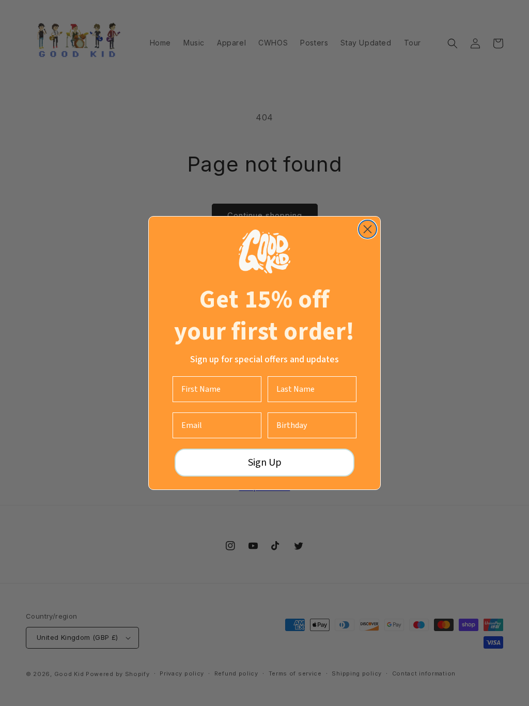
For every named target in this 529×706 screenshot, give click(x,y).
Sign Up (265, 462)
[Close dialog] (368, 229)
